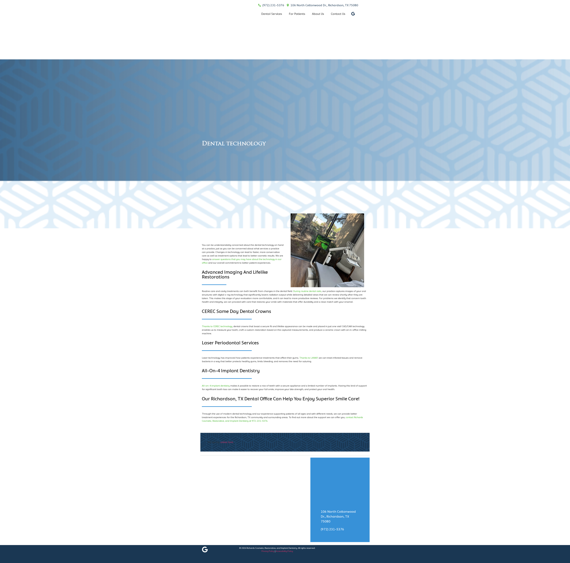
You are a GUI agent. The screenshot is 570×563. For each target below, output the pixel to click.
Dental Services (271, 13)
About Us (318, 13)
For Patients (297, 13)
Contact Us (338, 13)
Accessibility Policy (284, 551)
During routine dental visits (307, 291)
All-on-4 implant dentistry (216, 385)
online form (226, 442)
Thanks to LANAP (308, 357)
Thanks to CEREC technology (217, 326)
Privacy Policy (268, 551)
